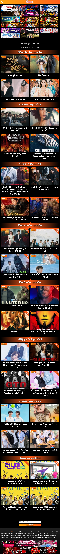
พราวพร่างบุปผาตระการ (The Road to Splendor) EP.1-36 (15, 218)
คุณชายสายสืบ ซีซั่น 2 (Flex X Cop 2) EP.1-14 (15, 275)
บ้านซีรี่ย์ (10, 532)
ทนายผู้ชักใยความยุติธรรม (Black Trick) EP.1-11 (45, 363)
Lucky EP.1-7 (15, 331)
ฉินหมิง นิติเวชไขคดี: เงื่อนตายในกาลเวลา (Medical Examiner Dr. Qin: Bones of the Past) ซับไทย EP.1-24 (15, 190)
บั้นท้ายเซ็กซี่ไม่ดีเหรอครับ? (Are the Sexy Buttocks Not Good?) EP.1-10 (44, 393)
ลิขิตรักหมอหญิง (44, 75)
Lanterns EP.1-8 (15, 305)
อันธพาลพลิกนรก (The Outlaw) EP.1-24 (45, 218)
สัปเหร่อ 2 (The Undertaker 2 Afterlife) (15, 129)
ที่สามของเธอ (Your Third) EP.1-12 (44, 425)
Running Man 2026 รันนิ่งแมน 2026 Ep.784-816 (15, 482)
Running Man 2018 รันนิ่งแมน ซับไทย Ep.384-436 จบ (15, 508)
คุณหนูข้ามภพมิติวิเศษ (44, 99)
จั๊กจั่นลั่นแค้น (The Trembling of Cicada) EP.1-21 (44, 188)
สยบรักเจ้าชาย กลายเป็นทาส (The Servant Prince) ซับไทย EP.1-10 (15, 364)
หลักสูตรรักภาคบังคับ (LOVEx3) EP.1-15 (45, 451)
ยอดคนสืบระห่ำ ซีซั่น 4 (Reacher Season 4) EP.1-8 (44, 306)
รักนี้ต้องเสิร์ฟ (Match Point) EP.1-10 (15, 425)
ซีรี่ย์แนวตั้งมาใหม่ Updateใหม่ (30, 52)
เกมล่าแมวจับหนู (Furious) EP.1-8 (44, 332)
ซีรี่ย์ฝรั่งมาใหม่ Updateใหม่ (30, 282)
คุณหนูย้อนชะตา (15, 75)
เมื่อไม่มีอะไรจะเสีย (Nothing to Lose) (45, 129)
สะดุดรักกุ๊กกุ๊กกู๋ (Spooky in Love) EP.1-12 (15, 249)
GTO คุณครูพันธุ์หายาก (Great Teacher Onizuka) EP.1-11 (15, 391)
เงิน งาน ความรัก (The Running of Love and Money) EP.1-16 (15, 451)
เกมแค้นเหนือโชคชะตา (15, 99)
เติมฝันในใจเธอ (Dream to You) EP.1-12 (45, 275)
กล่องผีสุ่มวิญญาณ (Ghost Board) (15, 154)
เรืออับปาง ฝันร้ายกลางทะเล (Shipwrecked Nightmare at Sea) (44, 155)
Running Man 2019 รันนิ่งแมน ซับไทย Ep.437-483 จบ (45, 508)
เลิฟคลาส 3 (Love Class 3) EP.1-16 (44, 249)
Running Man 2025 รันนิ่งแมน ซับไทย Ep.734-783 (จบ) (45, 482)
